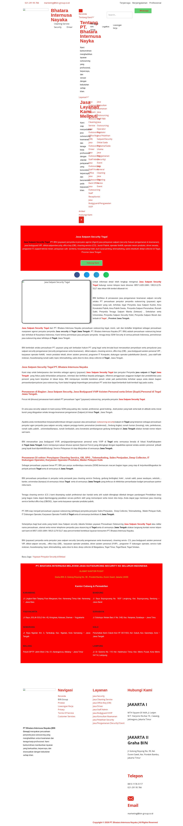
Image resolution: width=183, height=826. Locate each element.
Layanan (83, 97)
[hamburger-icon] (81, 10)
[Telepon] (131, 769)
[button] (119, 10)
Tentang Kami (85, 17)
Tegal (103, 318)
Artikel (82, 211)
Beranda (83, 14)
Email (133, 805)
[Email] (131, 798)
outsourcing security (106, 422)
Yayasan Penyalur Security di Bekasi (49, 557)
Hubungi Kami (85, 214)
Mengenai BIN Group (94, 27)
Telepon (135, 775)
